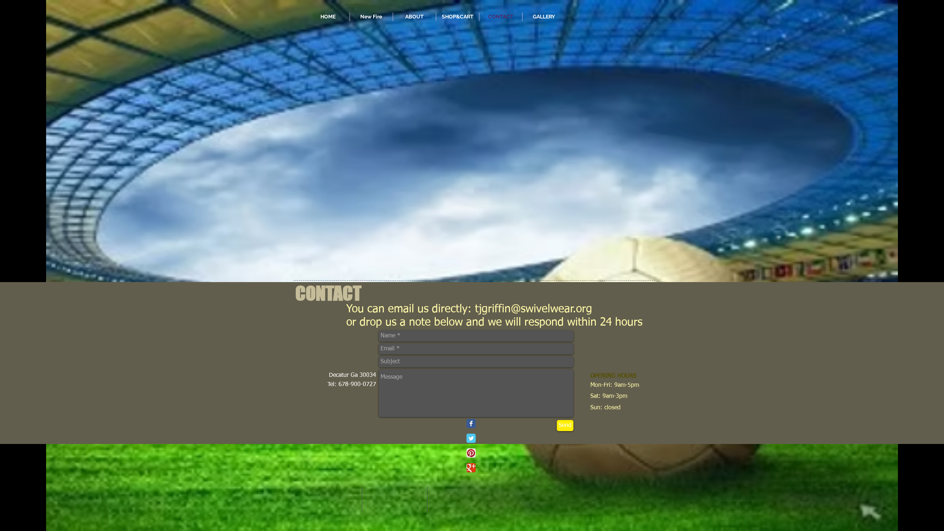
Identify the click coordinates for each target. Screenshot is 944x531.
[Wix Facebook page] (471, 423)
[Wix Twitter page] (471, 438)
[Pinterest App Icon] (471, 453)
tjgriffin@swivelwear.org (533, 309)
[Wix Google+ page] (471, 467)
